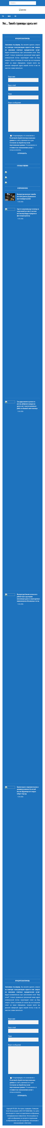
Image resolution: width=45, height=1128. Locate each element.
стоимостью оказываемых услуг (21, 148)
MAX (9, 16)
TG (3, 16)
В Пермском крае (22, 188)
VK (15, 16)
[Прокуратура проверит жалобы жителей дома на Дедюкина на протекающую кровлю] (10, 197)
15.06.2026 (20, 202)
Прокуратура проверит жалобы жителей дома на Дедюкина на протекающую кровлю (26, 197)
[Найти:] (22, 3)
